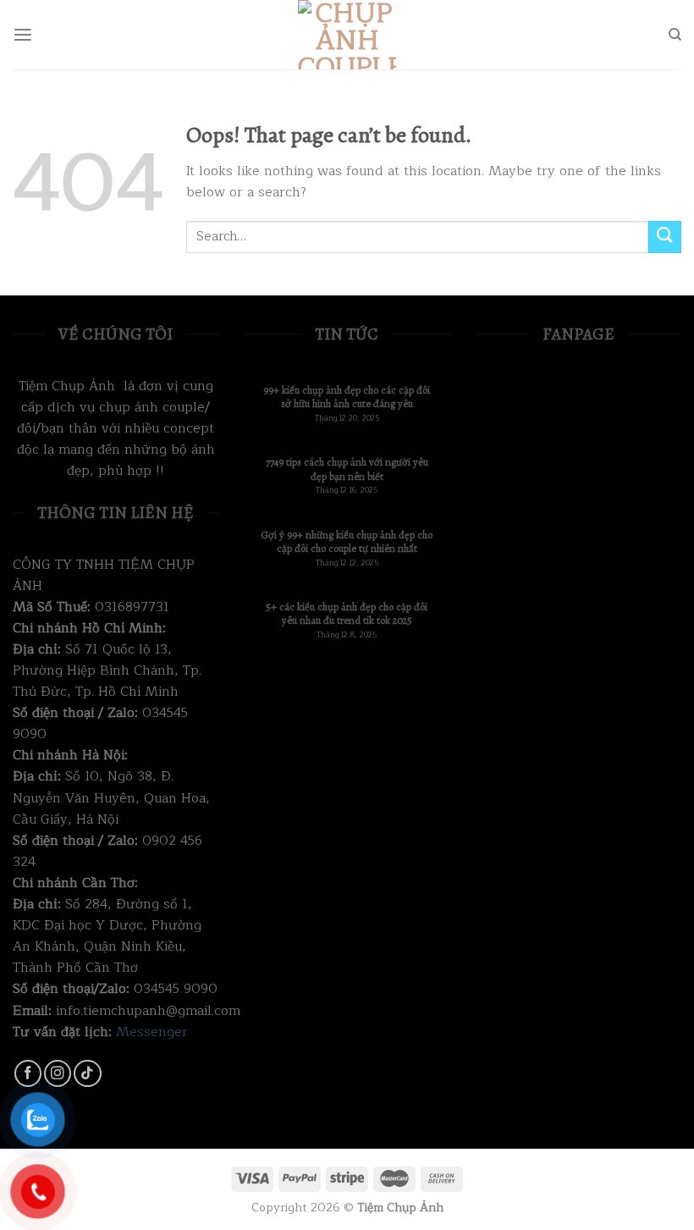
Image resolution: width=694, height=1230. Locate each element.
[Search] (675, 35)
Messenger (152, 1032)
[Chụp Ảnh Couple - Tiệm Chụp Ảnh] (347, 34)
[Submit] (664, 237)
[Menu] (23, 35)
